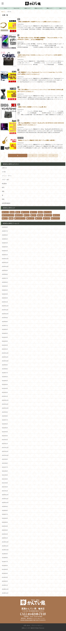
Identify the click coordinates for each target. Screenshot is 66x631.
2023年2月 (5, 392)
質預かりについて (38, 8)
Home (5, 8)
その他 (4, 171)
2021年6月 (5, 471)
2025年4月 (5, 290)
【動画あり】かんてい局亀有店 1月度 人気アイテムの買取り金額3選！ (36, 140)
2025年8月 (5, 274)
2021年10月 (5, 455)
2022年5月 (5, 427)
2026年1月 (5, 254)
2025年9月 (5, 270)
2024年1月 (5, 349)
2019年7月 (5, 561)
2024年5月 (5, 333)
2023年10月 (5, 360)
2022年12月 (5, 400)
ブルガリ (6, 212)
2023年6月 (5, 376)
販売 (3, 187)
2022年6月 (5, 424)
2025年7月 (5, 278)
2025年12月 (5, 258)
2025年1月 (5, 302)
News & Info (16, 8)
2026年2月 (5, 250)
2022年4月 (5, 431)
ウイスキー (48, 215)
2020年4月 (5, 526)
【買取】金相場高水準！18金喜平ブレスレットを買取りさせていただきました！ (39, 21)
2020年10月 (5, 502)
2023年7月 (5, 372)
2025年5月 (5, 286)
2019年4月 (5, 573)
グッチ (5, 218)
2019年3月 (5, 577)
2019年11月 (5, 546)
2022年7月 (5, 420)
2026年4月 (5, 242)
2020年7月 (5, 514)
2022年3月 (5, 435)
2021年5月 (5, 475)
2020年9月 (5, 506)
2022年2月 (5, 439)
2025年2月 (5, 298)
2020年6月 (5, 518)
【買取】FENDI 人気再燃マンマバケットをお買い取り (32, 107)
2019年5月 (5, 569)
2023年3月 (5, 388)
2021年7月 (5, 467)
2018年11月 (5, 593)
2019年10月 (5, 549)
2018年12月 (5, 589)
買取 (3, 191)
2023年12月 (5, 353)
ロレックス (31, 218)
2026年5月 (5, 239)
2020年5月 (5, 522)
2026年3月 (5, 246)
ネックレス (25, 212)
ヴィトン (34, 212)
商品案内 (4, 183)
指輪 (12, 218)
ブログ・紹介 (5, 179)
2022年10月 (5, 408)
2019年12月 (5, 542)
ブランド (39, 218)
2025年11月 (5, 262)
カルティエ (19, 215)
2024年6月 (5, 329)
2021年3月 (5, 482)
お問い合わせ (27, 625)
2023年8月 (5, 368)
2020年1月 (5, 538)
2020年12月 (5, 494)
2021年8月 (5, 463)
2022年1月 (5, 443)
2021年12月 (5, 447)
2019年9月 (5, 553)
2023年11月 (5, 357)
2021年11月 (5, 451)
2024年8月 (5, 321)
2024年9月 (5, 317)
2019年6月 (5, 565)
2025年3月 (5, 294)
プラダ (34, 215)
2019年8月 (5, 557)
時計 (18, 212)
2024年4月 (5, 337)
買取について (49, 8)
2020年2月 (5, 534)
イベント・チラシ (7, 175)
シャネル (47, 218)
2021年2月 (5, 486)
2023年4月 (5, 384)
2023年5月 (5, 380)
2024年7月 (5, 325)
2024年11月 (5, 309)
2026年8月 (5, 227)
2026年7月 (5, 231)
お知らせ (4, 167)
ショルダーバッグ (20, 218)
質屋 (3, 199)
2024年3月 (5, 341)
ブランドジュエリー (8, 215)
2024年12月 (5, 305)
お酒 (13, 212)
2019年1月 (5, 585)
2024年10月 (5, 313)
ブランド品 (48, 212)
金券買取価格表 (6, 203)
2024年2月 (5, 345)
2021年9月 (5, 459)
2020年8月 (5, 510)
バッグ (27, 215)
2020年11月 (5, 498)
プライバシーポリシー (37, 625)
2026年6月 (5, 235)
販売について (27, 8)
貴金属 (40, 215)
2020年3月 (5, 530)
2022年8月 (5, 416)
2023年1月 (5, 396)
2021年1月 (5, 490)
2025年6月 (5, 282)
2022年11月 (5, 404)
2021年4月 (5, 479)
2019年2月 (5, 581)
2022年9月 (5, 412)
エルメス (57, 215)
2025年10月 (5, 266)
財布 (41, 212)
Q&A (60, 8)
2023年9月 (5, 364)
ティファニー (56, 218)
